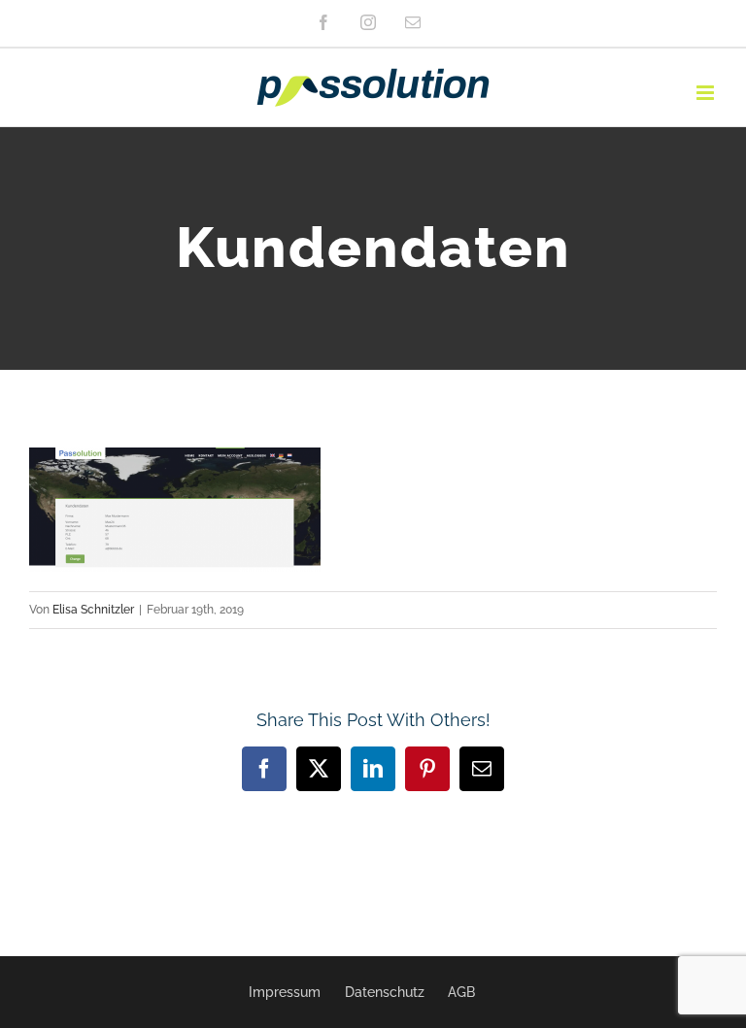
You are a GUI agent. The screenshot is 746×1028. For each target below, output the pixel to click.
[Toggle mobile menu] (706, 93)
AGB (461, 992)
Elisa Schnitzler (93, 609)
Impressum (285, 992)
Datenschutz (384, 992)
